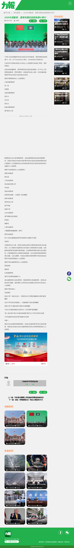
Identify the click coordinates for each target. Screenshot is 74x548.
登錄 (33, 384)
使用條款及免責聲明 (51, 542)
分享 (44, 21)
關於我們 (41, 542)
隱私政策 (60, 542)
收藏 (34, 21)
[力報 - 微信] (69, 279)
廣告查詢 (66, 542)
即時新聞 (17, 13)
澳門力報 (7, 13)
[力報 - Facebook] (69, 273)
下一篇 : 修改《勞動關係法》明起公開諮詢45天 (26, 400)
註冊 (26, 384)
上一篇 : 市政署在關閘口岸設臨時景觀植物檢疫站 (26, 397)
